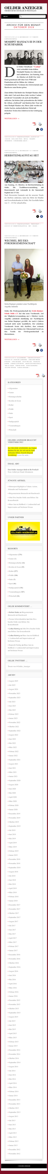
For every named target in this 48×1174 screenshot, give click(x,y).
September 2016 (14, 967)
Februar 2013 (13, 1141)
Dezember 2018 (14, 859)
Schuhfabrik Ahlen (20, 141)
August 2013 (13, 1116)
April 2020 (13, 797)
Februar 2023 (13, 714)
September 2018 (14, 867)
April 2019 (13, 842)
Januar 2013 (13, 1145)
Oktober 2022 (14, 726)
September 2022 (14, 730)
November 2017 (14, 909)
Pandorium (8, 141)
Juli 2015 (12, 1021)
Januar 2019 (13, 855)
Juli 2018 (12, 876)
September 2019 (14, 826)
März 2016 (13, 988)
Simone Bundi (20, 365)
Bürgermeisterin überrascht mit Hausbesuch (24, 493)
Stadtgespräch (14, 421)
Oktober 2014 (14, 1058)
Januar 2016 (13, 996)
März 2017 (13, 942)
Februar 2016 (13, 992)
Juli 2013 (12, 1120)
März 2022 (13, 747)
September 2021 (14, 759)
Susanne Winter (10, 367)
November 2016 (14, 958)
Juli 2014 (12, 1070)
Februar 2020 (13, 805)
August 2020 (13, 784)
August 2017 (13, 921)
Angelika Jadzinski (20, 359)
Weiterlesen (11, 118)
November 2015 (14, 1004)
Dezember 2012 (14, 1149)
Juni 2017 (12, 929)
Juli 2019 (12, 830)
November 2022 (14, 722)
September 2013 (14, 1112)
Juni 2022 (12, 739)
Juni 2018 (12, 880)
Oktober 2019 (14, 822)
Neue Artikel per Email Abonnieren (20, 472)
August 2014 (13, 1066)
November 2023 (14, 693)
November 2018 (14, 863)
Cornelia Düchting (17, 363)
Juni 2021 (12, 768)
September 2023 (14, 697)
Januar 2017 (13, 950)
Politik (11, 409)
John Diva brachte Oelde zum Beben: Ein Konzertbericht (22, 622)
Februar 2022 (13, 751)
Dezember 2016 (14, 954)
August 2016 (13, 971)
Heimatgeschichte (15, 396)
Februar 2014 (13, 1091)
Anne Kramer (16, 361)
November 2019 (14, 818)
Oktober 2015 (14, 1008)
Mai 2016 (12, 979)
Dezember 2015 (14, 1000)
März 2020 (13, 801)
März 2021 (13, 772)
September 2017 (14, 917)
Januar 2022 (13, 755)
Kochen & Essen (15, 401)
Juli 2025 (12, 685)
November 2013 (14, 1104)
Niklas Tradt (9, 365)
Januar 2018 (13, 900)
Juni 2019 (12, 834)
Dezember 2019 (14, 813)
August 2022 (13, 735)
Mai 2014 (12, 1079)
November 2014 (14, 1054)
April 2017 (13, 938)
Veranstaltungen (23, 137)
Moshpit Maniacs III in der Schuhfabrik (23, 43)
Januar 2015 (13, 1046)
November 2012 (14, 1153)
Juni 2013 (12, 1124)
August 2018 (13, 871)
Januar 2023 (13, 718)
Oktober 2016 (14, 963)
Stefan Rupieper (31, 365)
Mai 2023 (12, 710)
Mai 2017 (12, 934)
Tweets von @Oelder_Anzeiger (19, 666)
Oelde (35, 226)
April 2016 (13, 983)
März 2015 (13, 1037)
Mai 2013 (12, 1128)
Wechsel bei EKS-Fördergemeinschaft (19, 242)
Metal (26, 139)
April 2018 (13, 888)
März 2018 (13, 892)
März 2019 (13, 847)
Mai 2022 (12, 743)
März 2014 (13, 1087)
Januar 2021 (13, 776)
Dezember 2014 (14, 1050)
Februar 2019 (13, 851)
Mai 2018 (12, 884)
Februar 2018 (13, 896)
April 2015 (13, 1033)
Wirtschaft (35, 224)
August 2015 (13, 1017)
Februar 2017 (13, 946)
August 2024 (13, 689)
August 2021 (13, 764)
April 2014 (13, 1083)
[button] (37, 129)
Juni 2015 (12, 1025)
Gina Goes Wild (16, 139)
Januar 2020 (13, 809)
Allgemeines (21, 357)
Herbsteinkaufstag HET (21, 155)
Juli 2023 (12, 701)
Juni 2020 (12, 788)
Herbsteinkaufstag (20, 226)
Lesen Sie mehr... (23, 455)
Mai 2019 (12, 838)
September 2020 (14, 780)
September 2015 (14, 1012)
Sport (11, 417)
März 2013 (13, 1137)
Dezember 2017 (14, 905)
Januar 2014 (13, 1095)
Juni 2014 (12, 1075)
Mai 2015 (12, 1029)
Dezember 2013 (14, 1099)
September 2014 (14, 1062)
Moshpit (32, 139)
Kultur (11, 405)
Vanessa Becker (22, 367)
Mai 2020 (12, 793)
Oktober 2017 (14, 913)
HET (30, 226)
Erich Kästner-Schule (33, 363)
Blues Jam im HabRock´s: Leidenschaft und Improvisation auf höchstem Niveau (23, 638)
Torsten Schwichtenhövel (18, 619)
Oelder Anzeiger (23, 8)
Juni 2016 (12, 975)
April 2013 (13, 1133)
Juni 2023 (12, 706)
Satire (11, 413)
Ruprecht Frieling (15, 645)
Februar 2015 (13, 1041)
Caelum (37, 66)
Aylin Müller (27, 361)
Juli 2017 (12, 925)
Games (11, 392)
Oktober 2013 (14, 1108)
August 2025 (13, 681)
